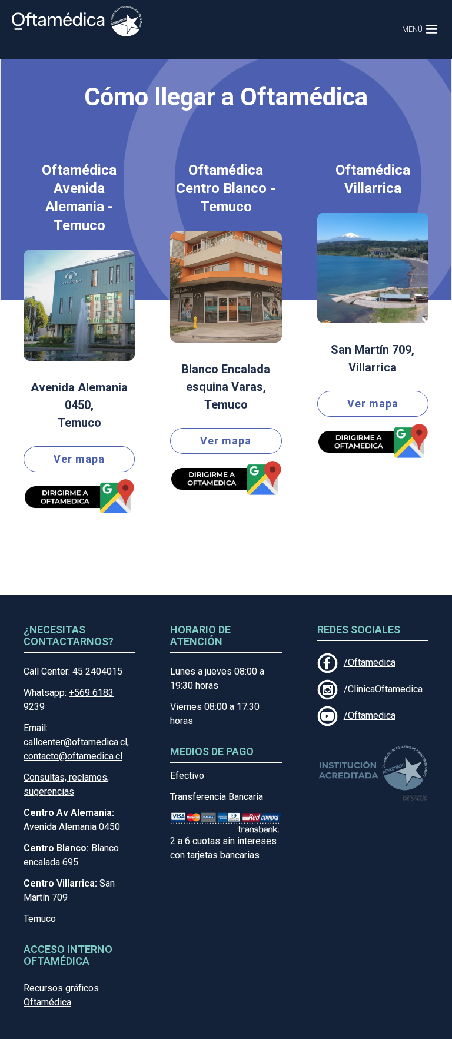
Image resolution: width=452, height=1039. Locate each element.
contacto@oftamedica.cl (73, 756)
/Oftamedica (370, 662)
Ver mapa (79, 459)
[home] (77, 21)
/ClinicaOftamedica (383, 689)
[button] (415, 29)
